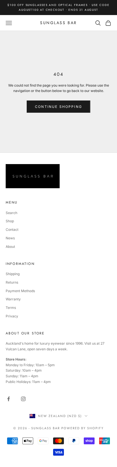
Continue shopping (58, 106)
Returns (12, 282)
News (10, 238)
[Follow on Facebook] (8, 399)
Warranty (13, 299)
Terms (11, 307)
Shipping (13, 274)
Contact (12, 229)
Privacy (12, 316)
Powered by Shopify (82, 428)
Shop (10, 221)
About (10, 246)
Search (11, 213)
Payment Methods (20, 291)
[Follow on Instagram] (23, 399)
